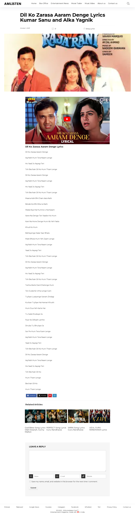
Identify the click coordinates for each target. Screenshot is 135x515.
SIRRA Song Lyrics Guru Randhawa (76, 429)
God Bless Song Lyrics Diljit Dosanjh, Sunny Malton (35, 430)
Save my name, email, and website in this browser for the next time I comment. (65, 482)
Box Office (43, 3)
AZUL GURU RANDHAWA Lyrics (98, 429)
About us (101, 3)
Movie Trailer (76, 3)
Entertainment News (60, 3)
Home (33, 3)
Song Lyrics (90, 29)
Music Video (90, 3)
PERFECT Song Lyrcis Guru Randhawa (56, 429)
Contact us (112, 3)
